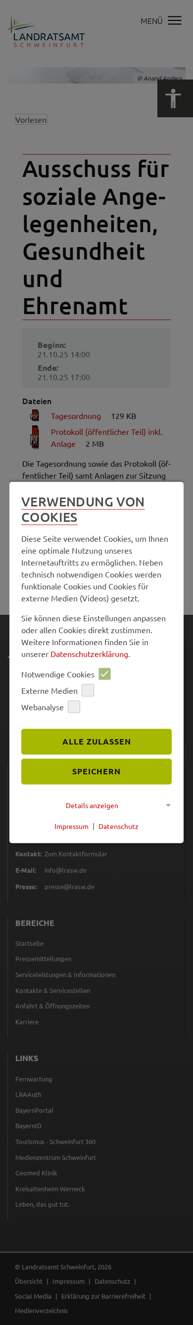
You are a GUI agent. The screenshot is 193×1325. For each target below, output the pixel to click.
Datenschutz (118, 826)
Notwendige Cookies (58, 674)
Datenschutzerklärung (89, 654)
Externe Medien (49, 690)
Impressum (71, 826)
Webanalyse (42, 707)
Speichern (96, 771)
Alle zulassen (96, 742)
